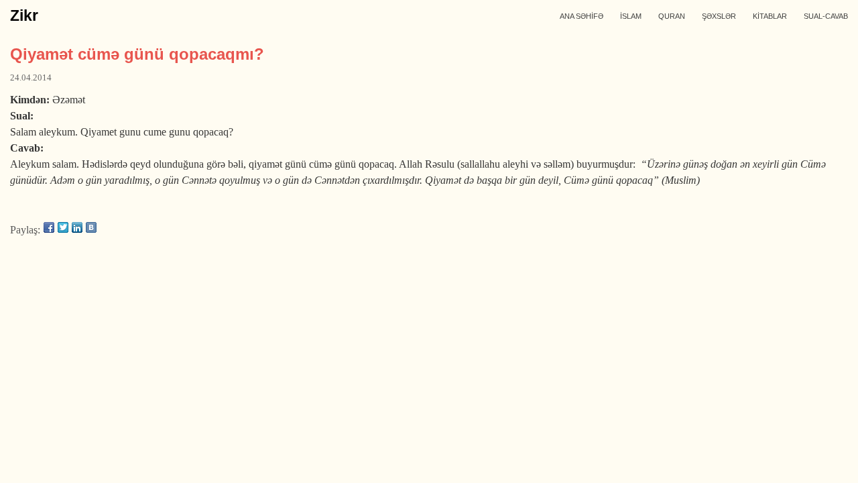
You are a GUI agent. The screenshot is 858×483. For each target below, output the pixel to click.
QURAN (671, 16)
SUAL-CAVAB (826, 16)
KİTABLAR (770, 16)
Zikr (24, 15)
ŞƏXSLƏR (719, 16)
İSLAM (630, 16)
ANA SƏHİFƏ (581, 16)
